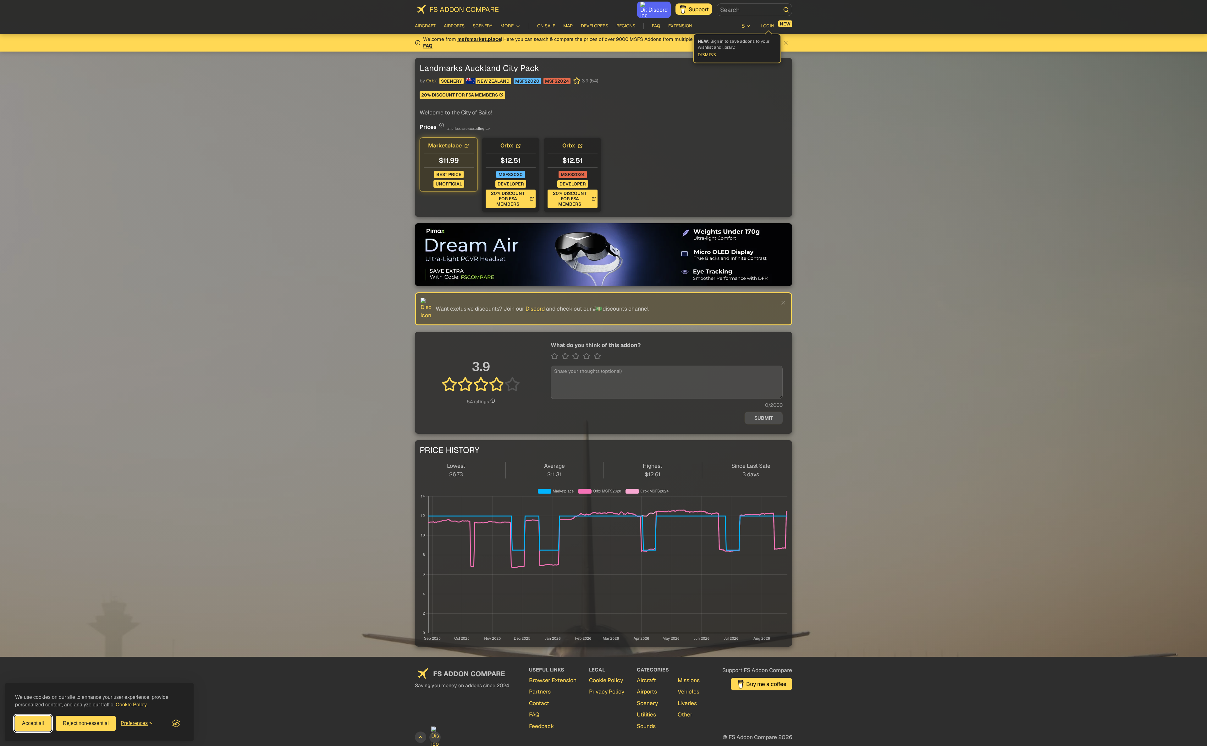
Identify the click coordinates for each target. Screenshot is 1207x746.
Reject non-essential (86, 723)
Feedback (541, 726)
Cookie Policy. (132, 704)
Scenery (482, 26)
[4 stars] (588, 356)
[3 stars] (577, 356)
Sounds (646, 726)
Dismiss (707, 55)
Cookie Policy (606, 680)
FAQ (656, 26)
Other (685, 714)
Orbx (431, 81)
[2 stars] (566, 356)
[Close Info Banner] (786, 43)
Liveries (687, 703)
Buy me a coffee (766, 684)
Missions (689, 680)
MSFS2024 (557, 81)
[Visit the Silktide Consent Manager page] (176, 723)
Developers (594, 26)
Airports (454, 26)
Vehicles (688, 691)
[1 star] (556, 356)
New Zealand (493, 81)
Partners (540, 691)
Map (568, 26)
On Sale (546, 26)
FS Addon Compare (464, 9)
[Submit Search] (786, 9)
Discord (658, 9)
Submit (763, 418)
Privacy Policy (606, 691)
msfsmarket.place (479, 39)
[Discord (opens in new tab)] (435, 737)
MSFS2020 (527, 81)
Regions (625, 26)
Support (699, 9)
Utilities (646, 714)
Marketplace (445, 145)
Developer (511, 184)
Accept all (33, 723)
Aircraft (425, 26)
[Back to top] (420, 737)
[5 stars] (597, 356)
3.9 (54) (590, 81)
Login (767, 26)
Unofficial (449, 184)
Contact (539, 703)
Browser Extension (552, 680)
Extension (680, 26)
